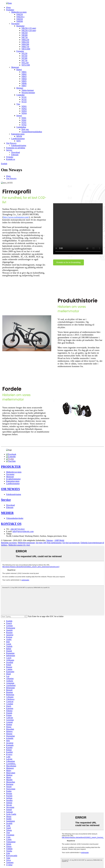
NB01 (24, 72)
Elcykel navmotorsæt (71, 543)
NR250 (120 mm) (29, 30)
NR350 (25, 33)
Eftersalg (14, 155)
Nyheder (9, 157)
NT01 (24, 122)
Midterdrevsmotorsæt (26, 543)
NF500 (24, 58)
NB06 (24, 83)
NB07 (24, 86)
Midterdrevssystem (19, 12)
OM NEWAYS (10, 489)
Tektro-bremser (28, 90)
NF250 (24, 53)
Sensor (19, 115)
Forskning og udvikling (15, 148)
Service (9, 150)
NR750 (25, 37)
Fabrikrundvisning (18, 145)
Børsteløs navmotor (9, 543)
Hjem (8, 7)
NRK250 (25, 40)
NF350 (24, 56)
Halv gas (25, 129)
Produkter (10, 10)
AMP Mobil (59, 540)
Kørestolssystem (17, 134)
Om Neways (11, 143)
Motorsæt (15, 67)
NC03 (24, 102)
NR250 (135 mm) (29, 28)
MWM (19, 136)
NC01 (24, 97)
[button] (68, 262)
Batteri (19, 69)
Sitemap (49, 540)
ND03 (24, 111)
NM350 (19, 19)
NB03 (24, 76)
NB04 (24, 79)
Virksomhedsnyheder (14, 518)
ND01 (24, 106)
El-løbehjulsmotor (13, 479)
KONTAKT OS (11, 523)
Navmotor (15, 23)
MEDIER (7, 512)
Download (15, 152)
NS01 (24, 118)
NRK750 (25, 46)
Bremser (19, 88)
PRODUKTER (11, 466)
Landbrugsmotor (18, 138)
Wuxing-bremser (28, 92)
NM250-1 (20, 17)
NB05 (24, 81)
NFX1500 (26, 65)
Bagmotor (20, 26)
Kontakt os (10, 159)
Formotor (20, 51)
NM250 (19, 14)
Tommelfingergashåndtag (32, 132)
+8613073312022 (17, 529)
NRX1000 (26, 49)
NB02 (24, 74)
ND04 (24, 113)
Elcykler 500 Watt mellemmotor (48, 543)
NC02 (24, 99)
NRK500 (25, 44)
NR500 (25, 35)
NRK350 (25, 42)
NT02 (24, 125)
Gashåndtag (21, 127)
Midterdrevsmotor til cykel (19, 545)
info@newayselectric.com (23, 531)
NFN (18, 141)
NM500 (19, 21)
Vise (18, 104)
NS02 (24, 120)
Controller (20, 95)
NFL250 (25, 63)
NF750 (24, 60)
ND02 (24, 109)
